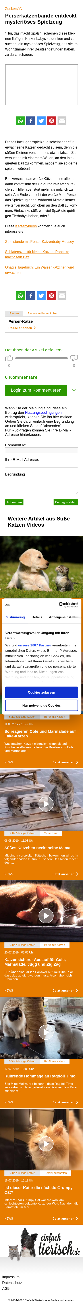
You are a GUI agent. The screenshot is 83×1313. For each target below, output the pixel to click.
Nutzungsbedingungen (43, 412)
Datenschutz (12, 1283)
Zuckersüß (13, 9)
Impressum (10, 1277)
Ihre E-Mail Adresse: (22, 460)
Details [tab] (36, 617)
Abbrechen (14, 502)
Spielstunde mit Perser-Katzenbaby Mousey (39, 242)
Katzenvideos (26, 226)
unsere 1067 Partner (34, 645)
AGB (6, 1288)
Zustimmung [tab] (15, 617)
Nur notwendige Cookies (41, 705)
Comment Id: (15, 445)
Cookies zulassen (41, 692)
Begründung (15, 474)
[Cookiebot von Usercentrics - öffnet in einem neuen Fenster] (59, 605)
